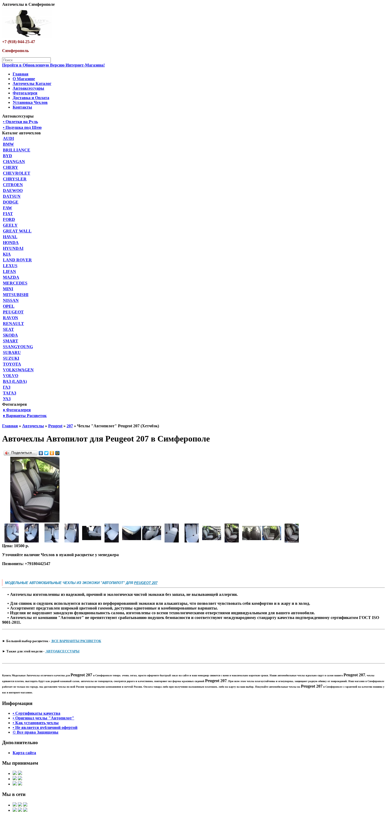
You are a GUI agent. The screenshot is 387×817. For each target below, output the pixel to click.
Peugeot (55, 426)
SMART (10, 341)
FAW (7, 208)
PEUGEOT (13, 312)
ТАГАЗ (9, 393)
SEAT (8, 329)
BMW (8, 144)
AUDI (8, 138)
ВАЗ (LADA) (15, 381)
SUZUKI (11, 358)
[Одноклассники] (52, 453)
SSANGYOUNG (18, 346)
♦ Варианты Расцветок (25, 415)
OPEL (8, 306)
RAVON (10, 318)
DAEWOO (13, 190)
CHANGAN (14, 161)
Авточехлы (33, 426)
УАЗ (7, 399)
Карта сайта (24, 752)
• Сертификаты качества (36, 713)
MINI (8, 289)
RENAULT (13, 323)
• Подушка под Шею (22, 127)
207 (70, 426)
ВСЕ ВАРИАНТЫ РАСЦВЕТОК (76, 641)
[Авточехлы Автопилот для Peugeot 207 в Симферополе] (35, 521)
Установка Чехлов (30, 102)
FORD (9, 219)
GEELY (10, 225)
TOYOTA (12, 364)
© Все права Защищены (35, 732)
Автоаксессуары (28, 88)
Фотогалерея (25, 93)
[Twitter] (46, 453)
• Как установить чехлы (36, 722)
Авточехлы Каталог (32, 83)
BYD (7, 156)
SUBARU (12, 352)
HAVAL (10, 237)
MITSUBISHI (15, 294)
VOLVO (10, 375)
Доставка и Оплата (31, 97)
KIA (7, 254)
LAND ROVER (17, 260)
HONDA (11, 242)
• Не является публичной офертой (45, 727)
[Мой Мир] (57, 453)
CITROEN (13, 184)
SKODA (10, 335)
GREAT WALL (17, 231)
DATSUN (12, 196)
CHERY (10, 167)
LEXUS (10, 265)
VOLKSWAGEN (18, 370)
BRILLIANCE (16, 150)
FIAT (8, 213)
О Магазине (24, 79)
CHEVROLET (16, 173)
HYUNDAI (13, 248)
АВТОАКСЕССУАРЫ (62, 651)
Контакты (22, 107)
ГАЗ (6, 387)
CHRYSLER (15, 179)
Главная (20, 74)
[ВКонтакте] (41, 453)
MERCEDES (15, 283)
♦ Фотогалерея (17, 410)
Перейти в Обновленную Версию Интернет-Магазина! (53, 65)
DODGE (10, 202)
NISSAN (11, 300)
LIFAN (9, 271)
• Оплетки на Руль (20, 121)
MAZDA (11, 277)
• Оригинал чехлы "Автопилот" (43, 718)
